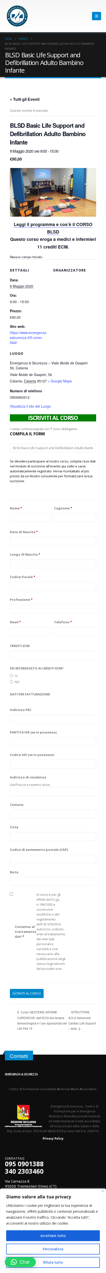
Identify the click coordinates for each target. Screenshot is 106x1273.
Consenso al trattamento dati (25, 931)
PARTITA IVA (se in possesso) (33, 732)
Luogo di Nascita (25, 554)
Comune (16, 804)
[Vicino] (103, 1191)
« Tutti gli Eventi (24, 99)
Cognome (63, 508)
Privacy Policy (53, 1138)
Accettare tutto (53, 1235)
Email (15, 622)
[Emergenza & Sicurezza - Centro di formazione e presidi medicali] (17, 16)
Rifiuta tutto (53, 1262)
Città (14, 827)
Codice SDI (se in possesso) (32, 754)
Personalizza (53, 1249)
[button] (20, 1262)
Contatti (19, 1056)
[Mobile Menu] (96, 16)
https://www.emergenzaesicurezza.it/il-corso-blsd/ (28, 337)
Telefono (63, 622)
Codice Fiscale (22, 577)
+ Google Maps (60, 380)
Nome (16, 508)
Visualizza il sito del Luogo (30, 406)
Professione (21, 599)
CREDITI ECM (20, 646)
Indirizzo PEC (20, 710)
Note (14, 872)
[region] (53, 1231)
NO (17, 682)
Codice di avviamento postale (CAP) (39, 849)
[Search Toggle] (83, 16)
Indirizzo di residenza (28, 777)
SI (16, 675)
